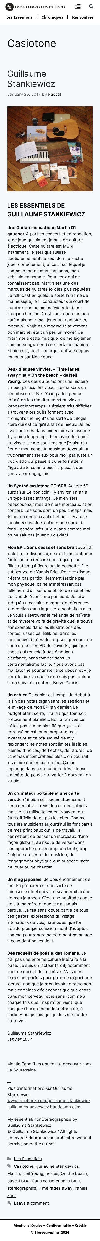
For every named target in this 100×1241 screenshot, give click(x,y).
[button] (91, 6)
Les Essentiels (19, 17)
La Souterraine (21, 1070)
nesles (52, 1173)
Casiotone (23, 1166)
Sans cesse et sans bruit (56, 1181)
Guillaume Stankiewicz (31, 78)
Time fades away (55, 1188)
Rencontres (83, 17)
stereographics (21, 1188)
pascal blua (18, 1181)
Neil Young (32, 1173)
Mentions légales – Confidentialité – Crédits (50, 1225)
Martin (13, 1173)
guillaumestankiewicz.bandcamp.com (43, 1107)
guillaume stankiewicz (57, 1166)
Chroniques (52, 17)
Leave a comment (31, 1203)
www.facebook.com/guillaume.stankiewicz (48, 1100)
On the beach (74, 1173)
